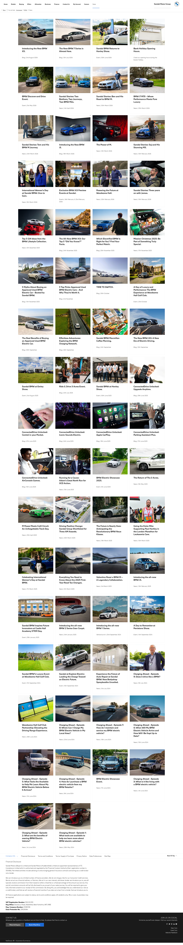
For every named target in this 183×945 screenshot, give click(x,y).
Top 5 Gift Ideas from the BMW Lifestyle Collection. (34, 240)
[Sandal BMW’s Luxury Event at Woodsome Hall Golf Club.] (35, 657)
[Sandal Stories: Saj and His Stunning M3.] (147, 128)
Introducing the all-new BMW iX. (145, 578)
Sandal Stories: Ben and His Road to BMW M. (109, 97)
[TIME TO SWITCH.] (110, 270)
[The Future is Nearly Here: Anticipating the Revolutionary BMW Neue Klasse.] (110, 510)
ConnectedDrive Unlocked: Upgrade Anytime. (146, 388)
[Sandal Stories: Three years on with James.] (147, 174)
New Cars (174, 928)
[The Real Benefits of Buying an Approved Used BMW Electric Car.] (35, 322)
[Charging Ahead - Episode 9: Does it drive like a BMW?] (147, 657)
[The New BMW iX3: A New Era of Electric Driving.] (147, 322)
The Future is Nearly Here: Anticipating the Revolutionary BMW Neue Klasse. (108, 530)
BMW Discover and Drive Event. (34, 97)
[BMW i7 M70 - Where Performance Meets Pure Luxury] (147, 80)
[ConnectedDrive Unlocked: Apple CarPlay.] (110, 416)
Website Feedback (171, 932)
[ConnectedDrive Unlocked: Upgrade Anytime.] (147, 370)
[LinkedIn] (174, 924)
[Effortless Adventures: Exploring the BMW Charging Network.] (72, 322)
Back (4, 10)
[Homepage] (176, 4)
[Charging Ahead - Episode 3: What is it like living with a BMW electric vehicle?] (147, 762)
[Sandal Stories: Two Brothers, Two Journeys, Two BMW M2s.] (72, 80)
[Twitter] (169, 924)
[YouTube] (176, 924)
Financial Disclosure (28, 856)
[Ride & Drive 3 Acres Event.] (72, 370)
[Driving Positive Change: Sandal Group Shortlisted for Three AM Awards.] (72, 510)
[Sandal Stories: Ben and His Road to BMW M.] (110, 80)
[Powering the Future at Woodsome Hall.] (110, 174)
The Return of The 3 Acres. (146, 477)
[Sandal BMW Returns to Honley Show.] (110, 32)
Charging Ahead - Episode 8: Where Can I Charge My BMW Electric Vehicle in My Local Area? (72, 729)
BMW (25, 10)
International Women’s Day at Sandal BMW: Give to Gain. (35, 193)
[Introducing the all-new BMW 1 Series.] (110, 609)
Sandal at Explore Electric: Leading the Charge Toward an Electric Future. (72, 676)
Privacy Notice (82, 856)
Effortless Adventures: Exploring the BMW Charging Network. (70, 341)
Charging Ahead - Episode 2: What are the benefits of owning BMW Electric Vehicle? (34, 836)
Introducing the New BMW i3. (71, 146)
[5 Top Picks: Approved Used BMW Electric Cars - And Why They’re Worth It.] (72, 270)
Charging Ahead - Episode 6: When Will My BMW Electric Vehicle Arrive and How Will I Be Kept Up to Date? (146, 730)
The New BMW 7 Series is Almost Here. (71, 50)
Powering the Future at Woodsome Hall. (107, 191)
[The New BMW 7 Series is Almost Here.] (72, 32)
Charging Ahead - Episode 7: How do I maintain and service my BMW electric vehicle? (110, 729)
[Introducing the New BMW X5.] (35, 32)
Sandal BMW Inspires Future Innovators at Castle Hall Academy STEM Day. (35, 628)
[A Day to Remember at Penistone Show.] (147, 609)
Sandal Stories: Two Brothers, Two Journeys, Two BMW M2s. (70, 99)
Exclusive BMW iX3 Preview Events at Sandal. (72, 191)
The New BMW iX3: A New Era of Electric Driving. (146, 339)
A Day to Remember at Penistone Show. (144, 627)
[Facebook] (167, 924)
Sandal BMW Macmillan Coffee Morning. (107, 339)
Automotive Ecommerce (23, 941)
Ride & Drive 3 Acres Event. (72, 386)
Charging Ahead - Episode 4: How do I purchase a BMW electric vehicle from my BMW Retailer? (73, 782)
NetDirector (9, 941)
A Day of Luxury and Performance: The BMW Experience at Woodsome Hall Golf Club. (146, 291)
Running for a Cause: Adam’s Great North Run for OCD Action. (72, 480)
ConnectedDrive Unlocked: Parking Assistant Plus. (146, 433)
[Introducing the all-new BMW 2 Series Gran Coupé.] (72, 609)
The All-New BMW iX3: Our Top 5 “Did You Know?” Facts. (72, 241)
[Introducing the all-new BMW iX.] (147, 561)
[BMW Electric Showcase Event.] (110, 762)
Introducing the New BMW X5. (34, 50)
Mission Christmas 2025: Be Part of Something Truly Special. (147, 241)
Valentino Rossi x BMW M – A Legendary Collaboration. (109, 578)
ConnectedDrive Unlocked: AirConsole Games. (35, 479)
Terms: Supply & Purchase (65, 856)
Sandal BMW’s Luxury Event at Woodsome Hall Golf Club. (35, 675)
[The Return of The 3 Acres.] (147, 461)
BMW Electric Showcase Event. (108, 780)
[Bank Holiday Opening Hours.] (147, 32)
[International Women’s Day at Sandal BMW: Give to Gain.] (35, 174)
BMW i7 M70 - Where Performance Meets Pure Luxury (145, 99)
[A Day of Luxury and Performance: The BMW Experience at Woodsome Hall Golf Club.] (147, 270)
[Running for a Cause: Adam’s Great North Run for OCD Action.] (72, 461)
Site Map (107, 856)
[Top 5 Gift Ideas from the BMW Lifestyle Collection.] (35, 222)
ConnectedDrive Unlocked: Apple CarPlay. (109, 433)
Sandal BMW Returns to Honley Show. (107, 50)
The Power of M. (104, 144)
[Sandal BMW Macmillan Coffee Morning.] (110, 322)
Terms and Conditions (45, 856)
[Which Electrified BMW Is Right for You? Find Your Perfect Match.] (110, 222)
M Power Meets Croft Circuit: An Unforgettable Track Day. (35, 527)
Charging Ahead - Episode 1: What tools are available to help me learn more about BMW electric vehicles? (72, 836)
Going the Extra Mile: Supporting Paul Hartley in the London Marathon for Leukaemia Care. (146, 530)
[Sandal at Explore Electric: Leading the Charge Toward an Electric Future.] (72, 657)
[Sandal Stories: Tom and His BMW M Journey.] (35, 128)
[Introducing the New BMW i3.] (72, 128)
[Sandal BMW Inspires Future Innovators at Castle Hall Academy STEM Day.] (35, 609)
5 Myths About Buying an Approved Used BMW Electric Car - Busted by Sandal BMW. (34, 291)
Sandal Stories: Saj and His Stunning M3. (147, 146)
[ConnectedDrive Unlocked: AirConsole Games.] (35, 461)
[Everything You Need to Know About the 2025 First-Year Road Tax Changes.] (72, 561)
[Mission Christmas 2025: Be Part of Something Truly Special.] (147, 222)
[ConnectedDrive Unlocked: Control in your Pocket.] (35, 416)
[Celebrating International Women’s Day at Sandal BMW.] (35, 561)
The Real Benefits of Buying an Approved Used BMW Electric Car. (35, 341)
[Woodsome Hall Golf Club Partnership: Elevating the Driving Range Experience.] (35, 708)
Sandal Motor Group (162, 4)
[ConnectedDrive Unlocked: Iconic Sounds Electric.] (72, 416)
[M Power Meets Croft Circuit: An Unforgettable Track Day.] (35, 510)
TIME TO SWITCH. (104, 287)
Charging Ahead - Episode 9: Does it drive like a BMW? (147, 675)
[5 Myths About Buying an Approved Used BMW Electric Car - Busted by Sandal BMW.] (35, 270)
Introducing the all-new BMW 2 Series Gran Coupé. (72, 627)
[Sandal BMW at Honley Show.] (110, 370)
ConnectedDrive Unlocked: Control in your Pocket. (35, 433)
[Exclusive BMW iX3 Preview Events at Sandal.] (72, 174)
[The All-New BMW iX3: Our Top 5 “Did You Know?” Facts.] (72, 222)
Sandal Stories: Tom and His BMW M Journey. (35, 146)
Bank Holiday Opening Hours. (144, 50)
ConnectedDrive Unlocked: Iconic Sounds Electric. (72, 433)
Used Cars (173, 930)
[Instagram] (172, 924)
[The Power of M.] (110, 128)
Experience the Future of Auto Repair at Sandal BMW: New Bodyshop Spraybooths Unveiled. (108, 678)
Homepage (19, 10)
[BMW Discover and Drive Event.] (35, 80)
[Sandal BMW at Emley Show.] (35, 370)
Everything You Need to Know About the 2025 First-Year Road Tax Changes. (72, 580)
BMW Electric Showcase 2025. (108, 479)
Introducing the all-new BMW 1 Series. (107, 627)
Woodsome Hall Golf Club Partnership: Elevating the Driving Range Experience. (35, 728)
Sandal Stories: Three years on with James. (147, 191)
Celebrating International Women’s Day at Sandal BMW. (34, 580)
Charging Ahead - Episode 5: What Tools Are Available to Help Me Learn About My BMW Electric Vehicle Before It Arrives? (35, 784)
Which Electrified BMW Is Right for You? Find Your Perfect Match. (108, 241)
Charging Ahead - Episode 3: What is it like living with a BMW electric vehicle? (146, 781)
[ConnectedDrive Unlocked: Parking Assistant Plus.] (147, 416)
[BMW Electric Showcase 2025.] (110, 461)
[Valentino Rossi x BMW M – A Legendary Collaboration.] (110, 561)
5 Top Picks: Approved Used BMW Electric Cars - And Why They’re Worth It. (72, 290)
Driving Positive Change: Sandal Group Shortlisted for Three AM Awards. (73, 529)
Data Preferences (95, 856)
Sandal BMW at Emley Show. (32, 388)
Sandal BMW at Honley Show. (107, 388)
